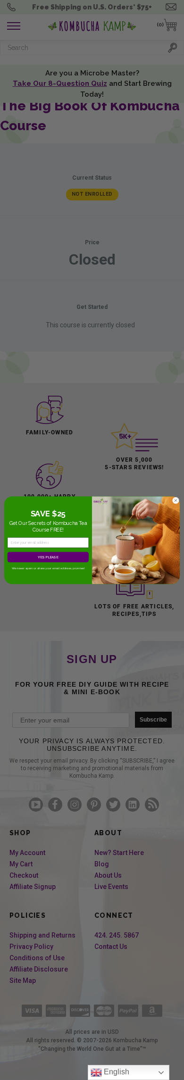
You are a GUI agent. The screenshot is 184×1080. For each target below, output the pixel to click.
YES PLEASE (48, 557)
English (115, 1072)
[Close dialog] (175, 500)
